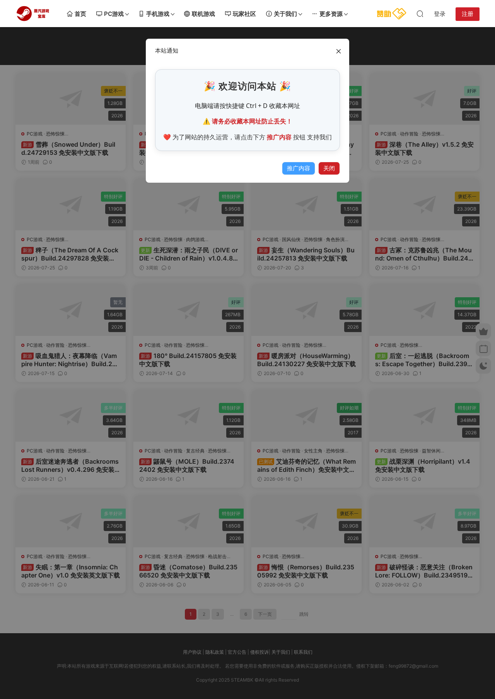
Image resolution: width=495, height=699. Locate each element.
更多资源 (331, 13)
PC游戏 (114, 13)
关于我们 (285, 13)
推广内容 (298, 168)
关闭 (329, 168)
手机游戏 (157, 13)
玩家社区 (244, 13)
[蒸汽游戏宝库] (32, 13)
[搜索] (420, 13)
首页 (80, 13)
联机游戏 (203, 13)
